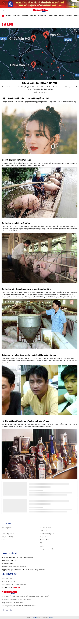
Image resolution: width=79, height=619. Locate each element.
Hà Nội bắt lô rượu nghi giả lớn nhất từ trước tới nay (25, 421)
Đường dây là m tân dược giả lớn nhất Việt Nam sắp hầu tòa (29, 355)
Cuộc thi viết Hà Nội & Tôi (47, 534)
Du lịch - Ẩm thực (45, 537)
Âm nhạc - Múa (44, 540)
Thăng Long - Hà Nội (56, 15)
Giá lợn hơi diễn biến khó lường (16, 223)
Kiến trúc (42, 543)
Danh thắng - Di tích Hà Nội (39, 92)
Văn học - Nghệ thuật (38, 15)
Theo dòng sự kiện (13, 15)
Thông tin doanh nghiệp (47, 549)
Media (42, 546)
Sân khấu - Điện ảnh (45, 528)
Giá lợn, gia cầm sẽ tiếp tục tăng (16, 159)
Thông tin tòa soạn (7, 578)
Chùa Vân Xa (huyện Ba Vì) (39, 83)
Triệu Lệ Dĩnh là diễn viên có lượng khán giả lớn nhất (25, 98)
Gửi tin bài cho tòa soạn (8, 581)
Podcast (69, 15)
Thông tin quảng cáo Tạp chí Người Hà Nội (14, 584)
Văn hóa (25, 15)
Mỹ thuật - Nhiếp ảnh (46, 531)
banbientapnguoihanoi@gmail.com (15, 567)
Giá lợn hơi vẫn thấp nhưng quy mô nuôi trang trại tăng (26, 289)
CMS (36, 617)
